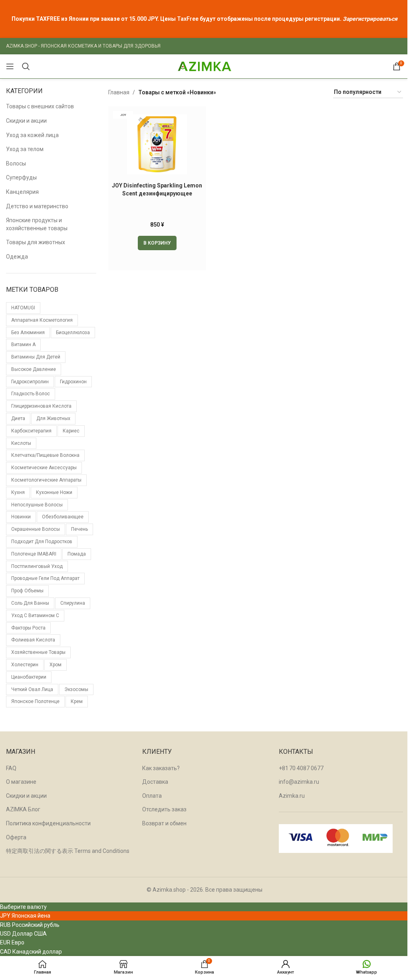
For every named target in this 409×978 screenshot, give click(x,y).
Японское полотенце (35, 701)
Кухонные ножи (54, 492)
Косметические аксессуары (44, 467)
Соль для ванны (30, 603)
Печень (79, 529)
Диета (18, 418)
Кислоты (21, 443)
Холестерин (24, 664)
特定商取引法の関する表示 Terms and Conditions (67, 851)
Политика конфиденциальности (48, 823)
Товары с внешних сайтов (40, 106)
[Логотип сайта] (204, 66)
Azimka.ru (292, 796)
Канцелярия (22, 192)
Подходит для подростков (41, 541)
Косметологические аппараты (46, 480)
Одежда (17, 256)
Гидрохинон (73, 381)
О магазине (21, 782)
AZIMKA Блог (23, 809)
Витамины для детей (35, 357)
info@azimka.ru (299, 782)
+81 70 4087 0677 (301, 768)
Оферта (16, 837)
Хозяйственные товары (38, 652)
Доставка (155, 782)
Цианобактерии (28, 677)
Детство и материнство (37, 206)
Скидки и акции (26, 121)
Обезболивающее (62, 517)
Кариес (71, 431)
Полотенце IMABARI (33, 554)
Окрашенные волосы (35, 529)
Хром (56, 664)
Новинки (21, 517)
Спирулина (72, 603)
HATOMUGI (23, 308)
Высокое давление (33, 369)
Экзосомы (76, 689)
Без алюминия (28, 332)
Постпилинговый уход (37, 566)
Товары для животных (35, 242)
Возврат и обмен (164, 823)
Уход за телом (25, 149)
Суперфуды (21, 177)
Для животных (53, 418)
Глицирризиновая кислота (41, 406)
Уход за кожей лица (32, 135)
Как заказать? (161, 768)
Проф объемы (27, 591)
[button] (157, 243)
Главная (118, 92)
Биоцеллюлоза (73, 332)
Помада (77, 554)
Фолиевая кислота (33, 640)
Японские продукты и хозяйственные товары (37, 224)
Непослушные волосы (37, 505)
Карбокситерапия (31, 431)
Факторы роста (28, 628)
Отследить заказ (164, 809)
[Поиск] (26, 66)
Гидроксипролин (30, 381)
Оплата (152, 796)
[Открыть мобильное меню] (10, 66)
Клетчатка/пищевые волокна (45, 455)
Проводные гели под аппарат (45, 578)
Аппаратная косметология (42, 320)
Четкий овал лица (32, 689)
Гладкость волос (30, 393)
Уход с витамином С (35, 615)
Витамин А (23, 344)
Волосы (16, 163)
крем (77, 701)
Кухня (18, 492)
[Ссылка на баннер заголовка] (204, 19)
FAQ (11, 768)
